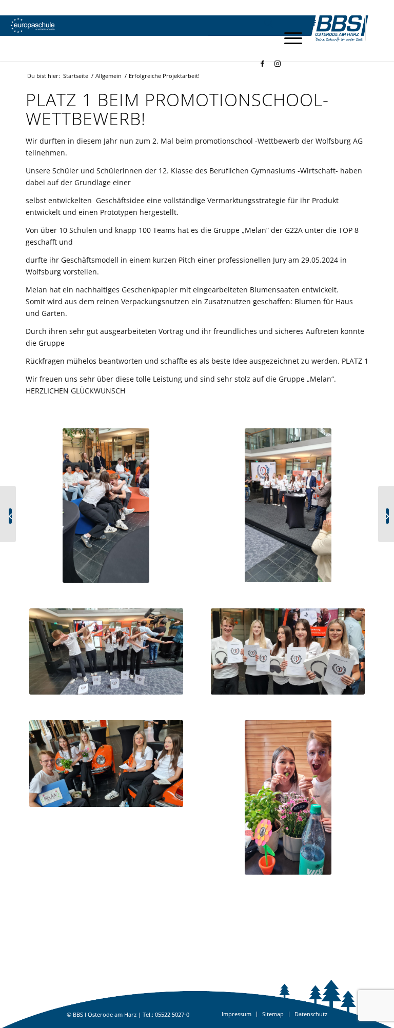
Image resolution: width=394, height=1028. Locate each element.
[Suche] (264, 22)
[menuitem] (264, 22)
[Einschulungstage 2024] (8, 514)
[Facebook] (309, 22)
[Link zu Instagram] (277, 63)
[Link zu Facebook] (262, 63)
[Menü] (288, 38)
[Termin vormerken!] (386, 514)
